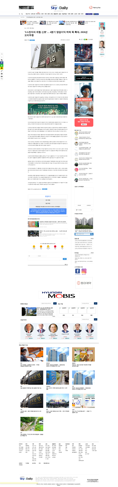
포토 (79, 14)
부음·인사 (34, 460)
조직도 (42, 484)
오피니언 (33, 14)
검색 (55, 303)
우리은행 (89, 335)
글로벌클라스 (74, 452)
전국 (40, 463)
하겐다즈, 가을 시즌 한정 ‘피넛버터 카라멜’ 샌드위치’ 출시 (81, 365)
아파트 (66, 450)
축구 (86, 450)
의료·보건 (34, 455)
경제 (48, 14)
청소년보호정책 (77, 484)
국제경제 (73, 447)
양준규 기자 (29, 40)
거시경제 (40, 457)
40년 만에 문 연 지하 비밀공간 (91, 21)
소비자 (40, 452)
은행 (59, 447)
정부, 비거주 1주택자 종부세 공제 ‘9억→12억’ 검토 (56, 389)
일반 (66, 445)
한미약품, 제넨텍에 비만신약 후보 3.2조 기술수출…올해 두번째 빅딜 (52, 23)
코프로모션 (89, 205)
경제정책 (40, 450)
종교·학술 (81, 452)
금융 (60, 14)
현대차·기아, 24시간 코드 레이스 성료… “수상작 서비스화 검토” (53, 232)
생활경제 (55, 14)
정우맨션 (65, 336)
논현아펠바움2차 (28, 336)
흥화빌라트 (53, 336)
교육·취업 (34, 450)
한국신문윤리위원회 (92, 479)
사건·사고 (34, 445)
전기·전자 (47, 445)
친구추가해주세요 (77, 274)
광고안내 (53, 484)
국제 (69, 14)
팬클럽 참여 (30, 338)
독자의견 (61, 484)
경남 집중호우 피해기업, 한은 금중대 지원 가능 (30, 388)
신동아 (41, 336)
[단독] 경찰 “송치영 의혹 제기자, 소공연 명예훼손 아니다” (84, 242)
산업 (51, 14)
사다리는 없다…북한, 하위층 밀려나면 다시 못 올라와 (30, 412)
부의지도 (38, 14)
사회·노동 (34, 447)
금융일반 (60, 445)
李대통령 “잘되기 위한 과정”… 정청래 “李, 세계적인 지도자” (84, 244)
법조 (33, 457)
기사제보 (27, 463)
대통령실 (27, 445)
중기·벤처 (54, 445)
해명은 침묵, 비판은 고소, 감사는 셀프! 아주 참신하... (83, 259)
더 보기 (53, 316)
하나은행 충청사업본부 (53, 335)
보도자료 (34, 463)
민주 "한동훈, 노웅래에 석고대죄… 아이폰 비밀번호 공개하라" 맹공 (29, 365)
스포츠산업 (87, 445)
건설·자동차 (47, 447)
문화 (72, 14)
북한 (26, 452)
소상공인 (54, 457)
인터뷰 (20, 452)
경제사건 (40, 455)
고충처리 (58, 485)
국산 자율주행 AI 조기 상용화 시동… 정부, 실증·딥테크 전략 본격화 (33, 23)
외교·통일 (27, 450)
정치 (42, 14)
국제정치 (73, 450)
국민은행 (28, 335)
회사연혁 (45, 484)
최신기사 (28, 14)
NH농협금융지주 (41, 335)
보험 (59, 450)
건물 (66, 447)
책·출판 (80, 447)
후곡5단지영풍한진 (89, 336)
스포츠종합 (87, 447)
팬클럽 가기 (84, 124)
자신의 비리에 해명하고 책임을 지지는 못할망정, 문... (82, 255)
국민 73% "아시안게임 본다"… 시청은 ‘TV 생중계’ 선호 (82, 412)
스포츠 (75, 14)
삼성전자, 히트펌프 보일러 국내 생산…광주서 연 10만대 (53, 221)
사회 (45, 14)
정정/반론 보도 (46, 463)
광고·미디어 (47, 457)
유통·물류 (47, 450)
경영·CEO (41, 445)
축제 (81, 450)
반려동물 (80, 455)
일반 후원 (48, 203)
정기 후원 (48, 200)
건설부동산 (64, 14)
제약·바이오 (47, 452)
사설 (20, 445)
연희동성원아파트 (77, 336)
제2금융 (60, 452)
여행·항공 (47, 455)
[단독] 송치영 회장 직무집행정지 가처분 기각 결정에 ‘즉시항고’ (84, 248)
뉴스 (25, 28)
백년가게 (54, 455)
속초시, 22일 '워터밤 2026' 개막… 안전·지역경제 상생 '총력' (57, 412)
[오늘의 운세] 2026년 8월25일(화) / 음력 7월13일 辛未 (36, 17)
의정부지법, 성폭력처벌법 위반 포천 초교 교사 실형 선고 (84, 246)
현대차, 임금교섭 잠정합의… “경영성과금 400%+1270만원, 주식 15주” (55, 365)
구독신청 (79, 205)
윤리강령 (49, 484)
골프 (86, 452)
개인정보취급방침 (70, 484)
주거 (33, 452)
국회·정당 (27, 447)
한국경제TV (77, 335)
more (92, 238)
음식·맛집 (81, 457)
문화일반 (80, 445)
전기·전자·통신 (30, 28)
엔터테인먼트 (81, 460)
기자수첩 (20, 450)
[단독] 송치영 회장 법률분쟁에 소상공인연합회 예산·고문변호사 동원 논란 (84, 240)
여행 (79, 450)
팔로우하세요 (84, 274)
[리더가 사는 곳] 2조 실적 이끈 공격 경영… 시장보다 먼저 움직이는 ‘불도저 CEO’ (83, 231)
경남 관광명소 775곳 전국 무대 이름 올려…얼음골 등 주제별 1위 (31, 435)
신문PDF (20, 463)
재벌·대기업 (41, 447)
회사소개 (38, 484)
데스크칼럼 (21, 447)
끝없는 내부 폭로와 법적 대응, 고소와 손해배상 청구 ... (84, 262)
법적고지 (65, 484)
